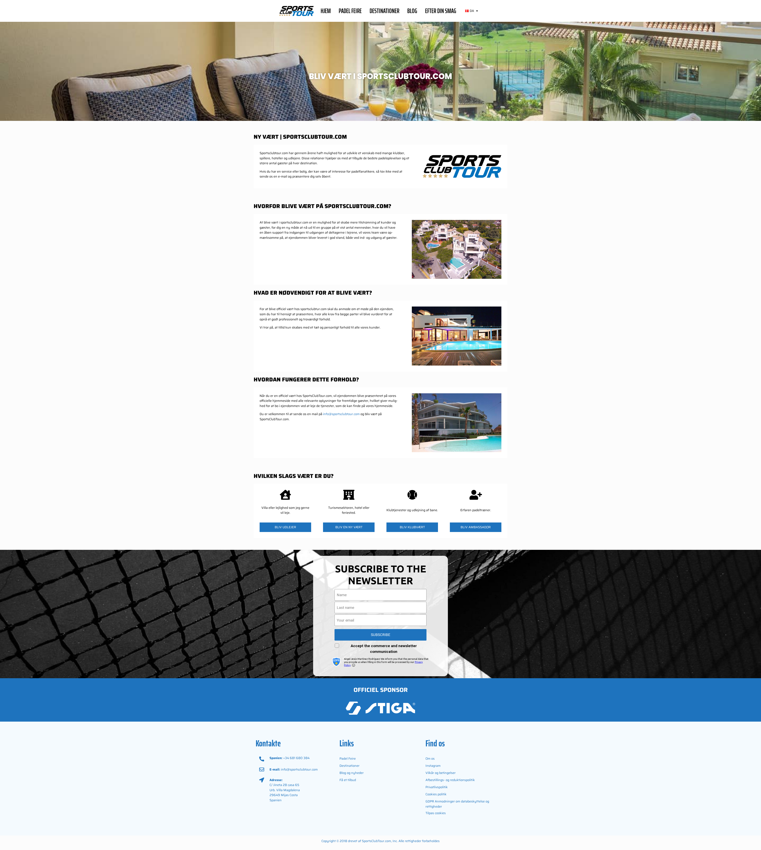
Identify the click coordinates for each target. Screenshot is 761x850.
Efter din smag (440, 10)
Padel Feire (350, 10)
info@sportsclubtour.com (341, 414)
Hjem (326, 10)
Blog (412, 10)
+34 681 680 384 (296, 757)
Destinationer (384, 10)
